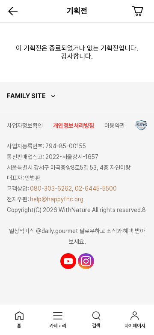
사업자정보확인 (25, 125)
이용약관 (114, 125)
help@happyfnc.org (56, 199)
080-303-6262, (52, 188)
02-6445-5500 (96, 188)
